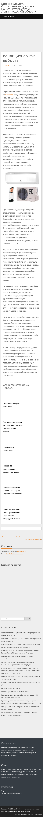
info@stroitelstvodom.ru (14, 554)
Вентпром (9, 95)
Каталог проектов (21, 814)
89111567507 (22, 551)
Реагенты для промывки (33, 539)
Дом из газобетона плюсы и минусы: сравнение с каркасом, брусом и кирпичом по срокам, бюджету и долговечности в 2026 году (20, 670)
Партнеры (38, 814)
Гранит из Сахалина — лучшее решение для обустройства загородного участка (12, 514)
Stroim (7, 66)
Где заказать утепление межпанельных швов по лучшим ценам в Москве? (12, 427)
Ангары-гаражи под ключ (10, 688)
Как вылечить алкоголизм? (8, 448)
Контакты (31, 814)
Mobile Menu (9, 16)
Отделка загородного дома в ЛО (12, 405)
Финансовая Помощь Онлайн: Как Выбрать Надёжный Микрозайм (12, 491)
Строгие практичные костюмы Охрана (15, 692)
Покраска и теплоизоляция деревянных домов (11, 469)
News (20, 66)
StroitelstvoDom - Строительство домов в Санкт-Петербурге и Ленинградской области (18, 7)
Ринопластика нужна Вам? (11, 537)
